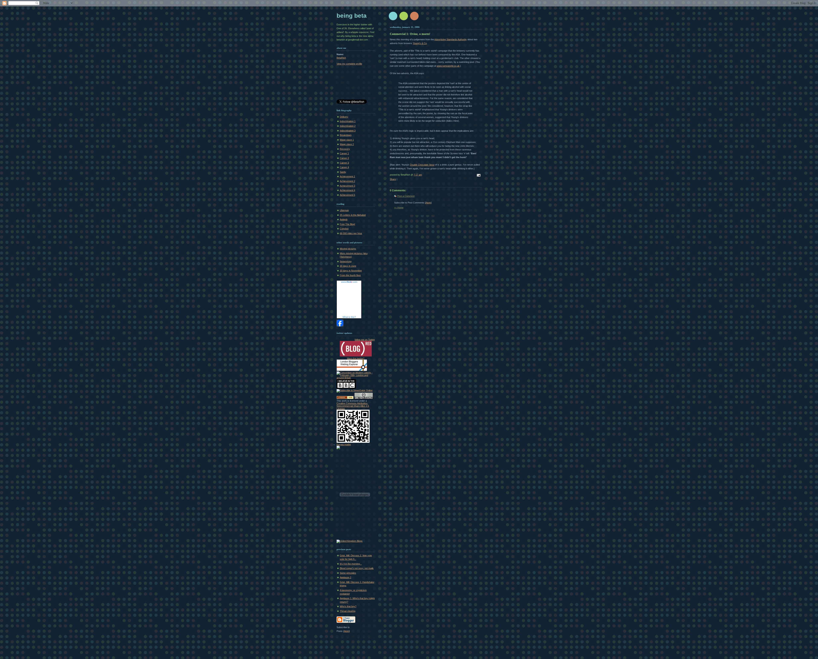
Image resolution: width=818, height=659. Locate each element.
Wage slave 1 (347, 139)
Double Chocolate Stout (422, 164)
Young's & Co (420, 43)
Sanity (343, 172)
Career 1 (344, 153)
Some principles (348, 573)
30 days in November (351, 270)
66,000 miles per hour (351, 233)
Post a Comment (406, 196)
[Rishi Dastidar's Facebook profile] (340, 325)
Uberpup (344, 210)
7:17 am (418, 174)
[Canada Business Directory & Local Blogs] (345, 398)
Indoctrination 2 (348, 126)
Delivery (344, 116)
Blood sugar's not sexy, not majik (357, 568)
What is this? (349, 317)
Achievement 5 (347, 195)
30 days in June (348, 266)
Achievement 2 (347, 181)
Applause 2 (345, 577)
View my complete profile (349, 63)
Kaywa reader (344, 444)
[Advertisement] (356, 83)
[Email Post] (478, 175)
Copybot (344, 228)
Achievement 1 (347, 176)
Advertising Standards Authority (450, 39)
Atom (428, 202)
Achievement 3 (347, 186)
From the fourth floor (350, 275)
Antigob (343, 219)
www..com (349, 282)
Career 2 (344, 158)
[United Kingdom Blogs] (350, 541)
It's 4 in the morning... (351, 563)
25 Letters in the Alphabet (353, 215)
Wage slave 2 (347, 144)
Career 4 (344, 167)
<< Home (398, 207)
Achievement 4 (347, 190)
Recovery (345, 149)
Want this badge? (355, 358)
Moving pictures (348, 248)
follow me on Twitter (365, 339)
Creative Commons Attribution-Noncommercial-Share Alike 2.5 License (353, 406)
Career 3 (344, 163)
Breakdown (345, 135)
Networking (345, 261)
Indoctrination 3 (348, 130)
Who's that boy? (348, 606)
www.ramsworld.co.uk (448, 66)
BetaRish (341, 57)
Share (393, 179)
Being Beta (352, 15)
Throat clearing (347, 611)
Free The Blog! (347, 224)
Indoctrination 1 (348, 121)
